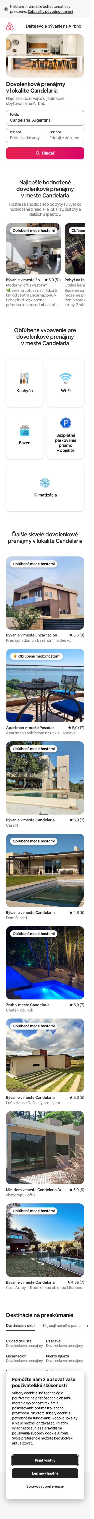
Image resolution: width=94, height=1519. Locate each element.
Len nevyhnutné (45, 1473)
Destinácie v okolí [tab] (20, 1325)
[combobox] (45, 120)
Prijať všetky (45, 1460)
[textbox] (25, 138)
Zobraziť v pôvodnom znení (50, 11)
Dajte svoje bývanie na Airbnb (53, 26)
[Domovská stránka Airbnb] (10, 26)
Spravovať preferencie (45, 1486)
